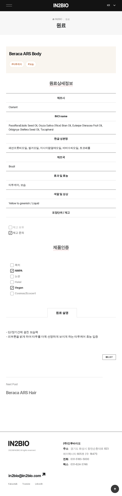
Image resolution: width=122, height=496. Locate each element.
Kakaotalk (13, 484)
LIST (110, 357)
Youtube (26, 484)
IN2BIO (17, 450)
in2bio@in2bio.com (24, 475)
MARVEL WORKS (27, 453)
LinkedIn (39, 484)
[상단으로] (115, 489)
